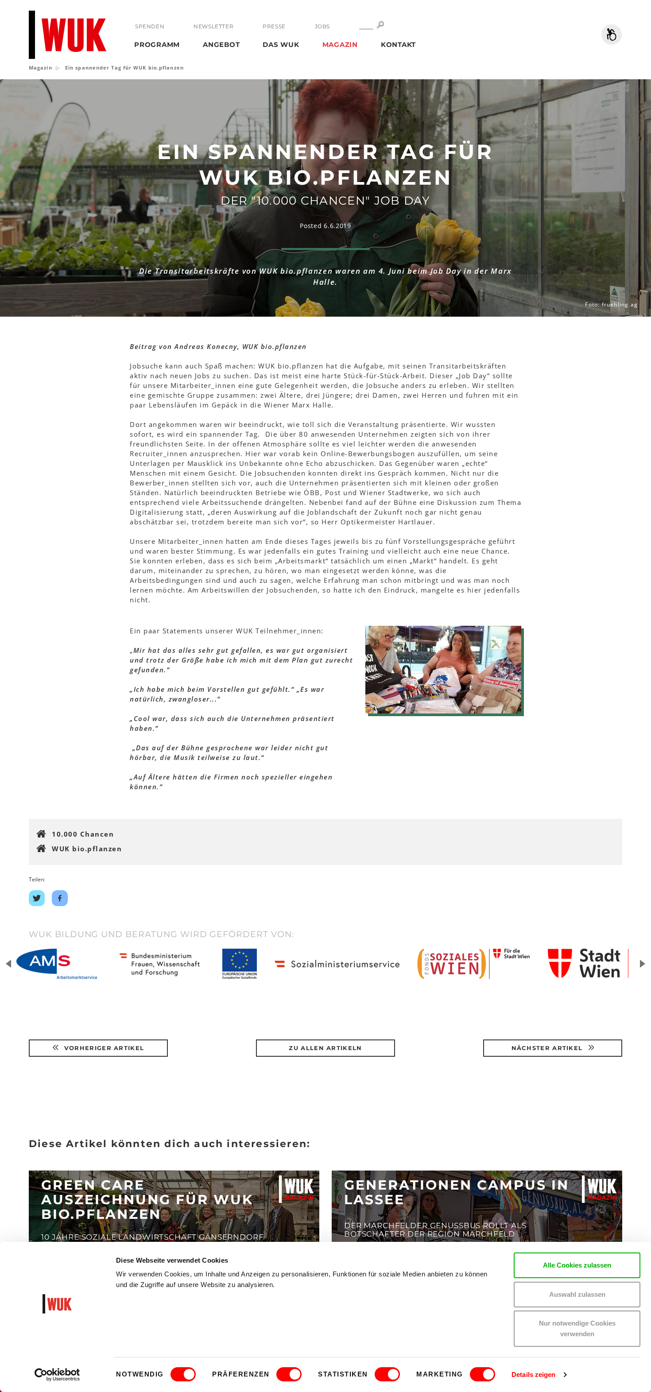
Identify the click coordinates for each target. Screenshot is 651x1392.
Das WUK (281, 44)
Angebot (221, 44)
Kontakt (398, 44)
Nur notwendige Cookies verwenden (577, 1328)
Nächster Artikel (548, 1047)
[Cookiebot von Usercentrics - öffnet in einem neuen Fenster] (57, 1374)
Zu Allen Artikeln (325, 1047)
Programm (157, 44)
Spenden (149, 26)
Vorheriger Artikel (103, 1047)
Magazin (340, 44)
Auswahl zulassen (577, 1294)
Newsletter (213, 26)
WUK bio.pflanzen (87, 848)
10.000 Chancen (83, 834)
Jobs (322, 26)
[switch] (289, 1374)
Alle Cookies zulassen (577, 1265)
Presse (274, 26)
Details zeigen (533, 1374)
